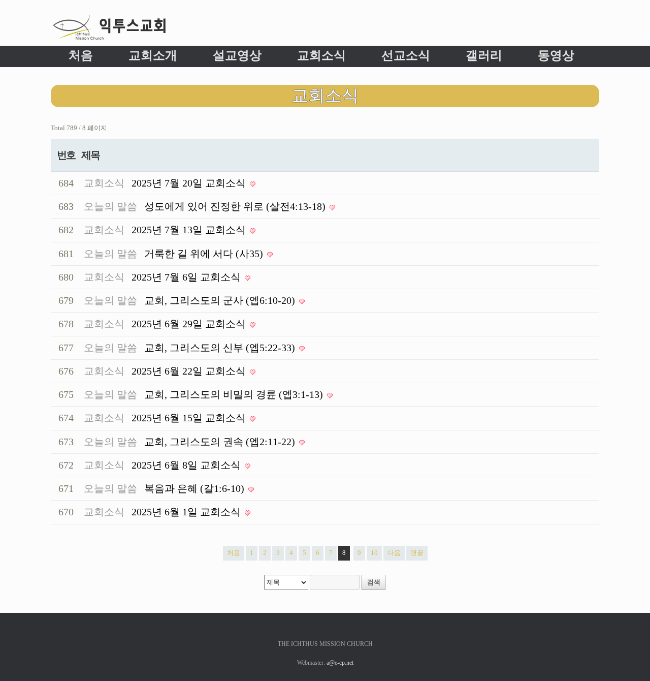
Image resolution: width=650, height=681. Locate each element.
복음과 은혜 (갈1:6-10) (195, 488)
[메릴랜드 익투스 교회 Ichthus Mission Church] (109, 27)
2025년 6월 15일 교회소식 (190, 418)
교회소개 (152, 55)
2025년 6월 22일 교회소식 (190, 371)
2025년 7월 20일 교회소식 (190, 183)
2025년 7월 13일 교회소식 (190, 230)
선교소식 (405, 55)
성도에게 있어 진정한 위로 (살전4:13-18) (236, 206)
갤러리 (484, 55)
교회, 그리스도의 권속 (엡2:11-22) (221, 442)
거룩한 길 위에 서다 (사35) (205, 254)
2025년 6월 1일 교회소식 (187, 512)
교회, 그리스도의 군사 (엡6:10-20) (221, 300)
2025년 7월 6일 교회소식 (187, 277)
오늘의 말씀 (110, 206)
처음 (81, 55)
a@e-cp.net (340, 663)
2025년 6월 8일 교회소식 (187, 465)
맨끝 (417, 552)
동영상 (556, 55)
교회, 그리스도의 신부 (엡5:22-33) (221, 348)
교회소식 (321, 55)
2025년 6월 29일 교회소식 (190, 324)
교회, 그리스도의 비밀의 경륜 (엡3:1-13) (235, 394)
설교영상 (237, 55)
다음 (394, 552)
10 (374, 552)
